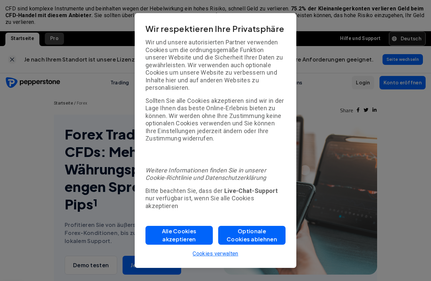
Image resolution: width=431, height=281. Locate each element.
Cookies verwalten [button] (215, 253)
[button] (179, 235)
